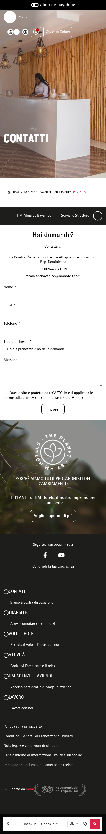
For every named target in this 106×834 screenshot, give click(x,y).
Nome (9, 287)
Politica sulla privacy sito (23, 727)
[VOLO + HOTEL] (6, 634)
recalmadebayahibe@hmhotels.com (53, 277)
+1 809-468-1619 (53, 270)
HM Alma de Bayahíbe (34, 216)
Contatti (18, 592)
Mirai (30, 790)
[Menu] (10, 17)
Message (10, 360)
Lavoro (16, 697)
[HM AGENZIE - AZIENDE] (6, 676)
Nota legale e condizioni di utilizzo (31, 746)
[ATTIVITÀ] (6, 655)
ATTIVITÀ (17, 655)
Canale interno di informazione (28, 756)
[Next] (97, 216)
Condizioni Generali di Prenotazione (31, 736)
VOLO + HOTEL (22, 634)
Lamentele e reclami (59, 765)
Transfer (18, 613)
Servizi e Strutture (75, 216)
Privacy (67, 736)
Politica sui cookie (68, 756)
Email (8, 306)
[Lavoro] (6, 697)
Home (16, 192)
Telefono (11, 324)
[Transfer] (6, 612)
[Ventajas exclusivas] (36, 32)
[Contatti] (6, 591)
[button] (95, 824)
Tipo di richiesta (16, 342)
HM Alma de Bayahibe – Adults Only (47, 192)
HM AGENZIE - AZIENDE (31, 676)
